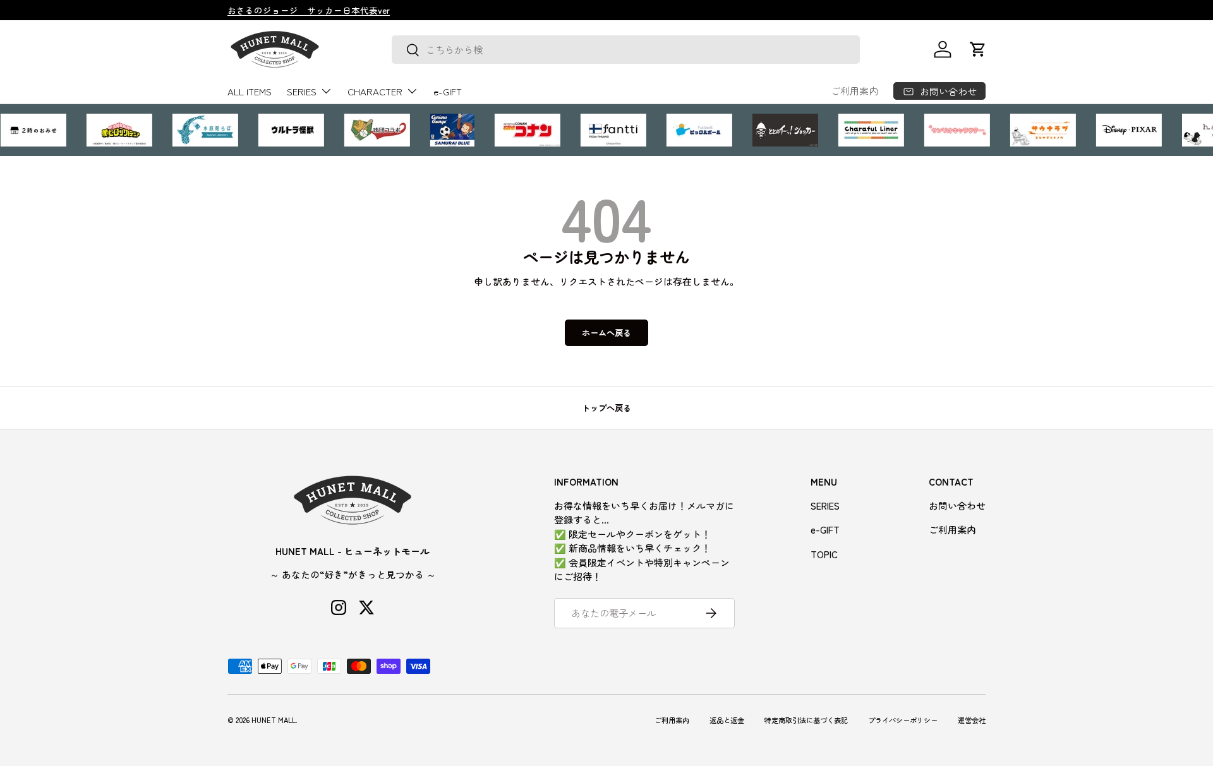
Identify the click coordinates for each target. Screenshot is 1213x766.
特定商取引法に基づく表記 (806, 720)
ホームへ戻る (606, 332)
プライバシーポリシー (903, 720)
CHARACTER (374, 91)
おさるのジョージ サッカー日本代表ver (308, 10)
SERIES (302, 91)
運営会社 (972, 720)
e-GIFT (447, 91)
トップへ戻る (606, 408)
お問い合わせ (957, 505)
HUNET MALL (273, 720)
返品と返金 (726, 720)
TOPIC (824, 554)
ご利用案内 (854, 90)
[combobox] (626, 49)
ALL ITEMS (249, 91)
